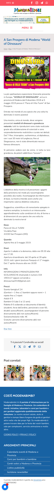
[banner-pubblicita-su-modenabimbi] (26, 17)
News (10, 329)
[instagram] (37, 3)
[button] (6, 373)
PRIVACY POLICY (28, 434)
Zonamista (37, 480)
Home (5, 49)
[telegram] (42, 3)
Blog (10, 49)
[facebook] (32, 3)
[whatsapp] (47, 3)
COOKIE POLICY (11, 434)
